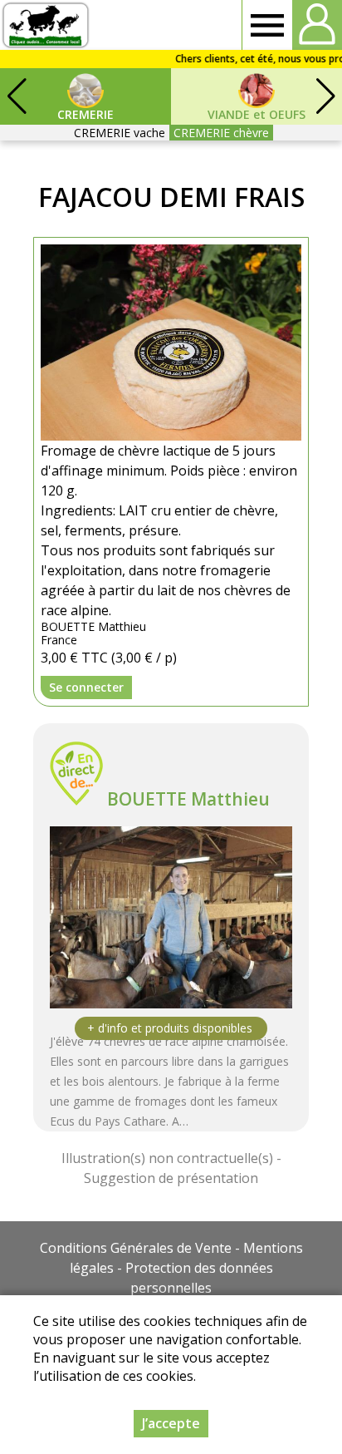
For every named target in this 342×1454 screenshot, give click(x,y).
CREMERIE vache (119, 132)
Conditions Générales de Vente (136, 1248)
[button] (325, 96)
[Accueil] (45, 25)
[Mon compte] (317, 25)
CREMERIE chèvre (221, 132)
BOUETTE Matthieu (188, 799)
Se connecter (86, 687)
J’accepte (171, 1423)
